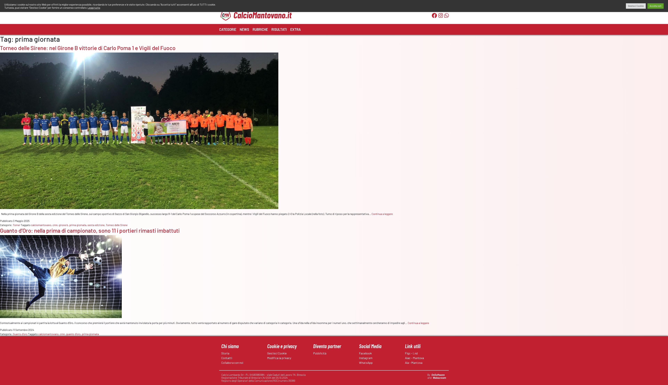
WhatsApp (366, 362)
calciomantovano (41, 225)
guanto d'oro (73, 334)
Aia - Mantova (413, 362)
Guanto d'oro (20, 334)
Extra (295, 29)
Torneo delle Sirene (117, 225)
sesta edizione (96, 225)
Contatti (226, 358)
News (244, 29)
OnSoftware (438, 374)
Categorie (227, 29)
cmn (55, 225)
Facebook (365, 353)
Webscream (439, 377)
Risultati (279, 29)
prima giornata (77, 225)
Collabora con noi (232, 362)
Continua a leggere (382, 213)
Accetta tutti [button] (656, 6)
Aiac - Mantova (414, 358)
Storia (225, 353)
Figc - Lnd (411, 353)
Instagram (365, 358)
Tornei (16, 225)
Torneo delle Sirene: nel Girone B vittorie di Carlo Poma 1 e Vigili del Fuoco (88, 48)
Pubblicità (319, 353)
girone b (63, 225)
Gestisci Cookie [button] (636, 6)
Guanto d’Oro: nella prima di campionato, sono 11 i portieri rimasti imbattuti (90, 230)
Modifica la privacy (279, 358)
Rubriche (260, 29)
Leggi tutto (94, 7)
